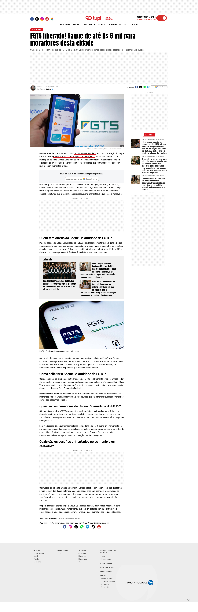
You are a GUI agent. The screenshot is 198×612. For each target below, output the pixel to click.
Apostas (135, 24)
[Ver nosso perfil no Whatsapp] (82, 528)
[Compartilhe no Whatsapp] (144, 88)
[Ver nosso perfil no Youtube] (99, 528)
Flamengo (82, 556)
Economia (70, 518)
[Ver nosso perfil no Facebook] (64, 528)
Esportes (101, 24)
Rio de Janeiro (65, 24)
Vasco (80, 562)
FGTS (78, 518)
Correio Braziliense (108, 581)
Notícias (36, 550)
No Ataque (105, 584)
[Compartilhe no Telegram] (148, 88)
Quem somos (106, 571)
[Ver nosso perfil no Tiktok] (93, 528)
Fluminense (82, 559)
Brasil (36, 556)
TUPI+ (103, 556)
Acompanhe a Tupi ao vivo (108, 551)
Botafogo (82, 553)
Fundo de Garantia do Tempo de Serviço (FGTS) (74, 156)
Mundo (36, 559)
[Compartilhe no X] (140, 88)
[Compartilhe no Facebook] (136, 88)
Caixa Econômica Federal (85, 153)
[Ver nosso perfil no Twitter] (76, 528)
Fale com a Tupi (107, 567)
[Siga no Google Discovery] (159, 88)
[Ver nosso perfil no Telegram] (87, 528)
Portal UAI (105, 587)
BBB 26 (58, 553)
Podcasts (76, 24)
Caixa (62, 518)
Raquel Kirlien (45, 89)
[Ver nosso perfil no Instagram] (70, 528)
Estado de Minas (107, 579)
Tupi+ (126, 24)
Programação (106, 559)
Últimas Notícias (115, 24)
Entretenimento (89, 24)
